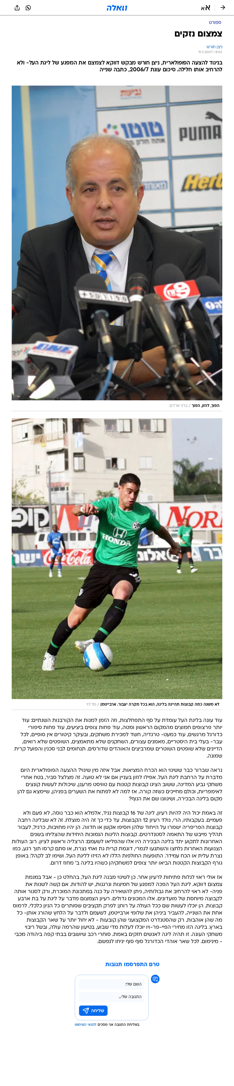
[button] (205, 7)
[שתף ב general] (17, 8)
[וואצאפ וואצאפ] (28, 8)
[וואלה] (117, 8)
